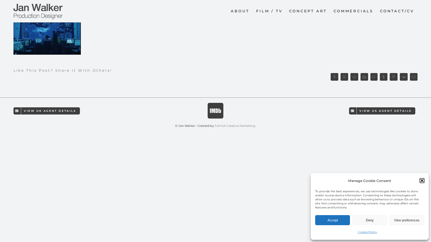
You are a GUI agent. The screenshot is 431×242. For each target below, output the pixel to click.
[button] (422, 180)
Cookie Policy (367, 232)
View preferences (407, 220)
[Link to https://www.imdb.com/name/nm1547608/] (215, 111)
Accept (333, 220)
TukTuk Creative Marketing (235, 125)
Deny (370, 220)
